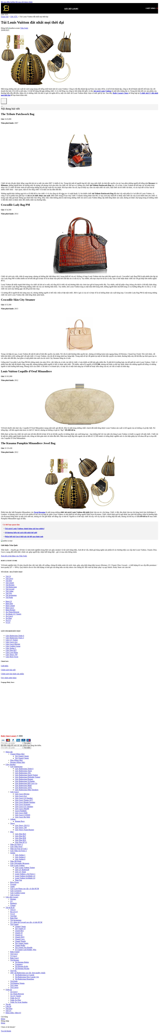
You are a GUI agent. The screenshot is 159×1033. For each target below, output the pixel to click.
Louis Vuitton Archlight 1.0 (25, 876)
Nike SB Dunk (15, 861)
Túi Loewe (14, 987)
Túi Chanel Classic (22, 756)
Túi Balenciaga (11, 587)
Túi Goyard (10, 589)
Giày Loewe (14, 895)
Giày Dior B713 (21, 842)
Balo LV (9, 601)
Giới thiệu (4, 666)
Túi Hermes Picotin (22, 969)
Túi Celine (9, 591)
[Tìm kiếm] (14, 8)
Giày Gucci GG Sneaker (24, 807)
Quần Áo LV (15, 998)
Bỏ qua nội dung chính (24, 2)
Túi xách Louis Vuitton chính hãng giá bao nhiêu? (24, 529)
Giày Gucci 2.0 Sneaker (24, 798)
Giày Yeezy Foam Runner (24, 830)
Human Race (20, 821)
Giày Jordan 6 (20, 859)
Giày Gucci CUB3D (22, 815)
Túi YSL (13, 971)
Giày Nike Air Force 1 (18, 851)
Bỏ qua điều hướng (8, 2)
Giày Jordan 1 (11, 648)
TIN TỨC (14, 17)
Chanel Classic (20, 926)
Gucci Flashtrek (21, 811)
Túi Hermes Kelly (21, 966)
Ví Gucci (13, 956)
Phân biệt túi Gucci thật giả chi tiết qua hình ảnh (24, 537)
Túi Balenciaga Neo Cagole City (27, 977)
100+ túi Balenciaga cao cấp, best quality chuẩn (27, 973)
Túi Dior (9, 581)
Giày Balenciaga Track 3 (15, 638)
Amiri (12, 886)
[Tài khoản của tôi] (142, 8)
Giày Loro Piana (12, 652)
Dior (12, 832)
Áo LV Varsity (15, 996)
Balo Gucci (10, 608)
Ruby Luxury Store (120, 93)
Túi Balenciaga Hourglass (24, 979)
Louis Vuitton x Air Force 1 (25, 874)
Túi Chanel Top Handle (23, 947)
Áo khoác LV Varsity (13, 614)
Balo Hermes (10, 610)
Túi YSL (9, 593)
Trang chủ (4, 17)
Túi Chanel (10, 583)
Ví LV (8, 622)
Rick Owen (14, 882)
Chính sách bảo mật (8, 670)
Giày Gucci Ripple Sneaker (25, 802)
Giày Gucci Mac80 (22, 809)
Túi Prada (9, 597)
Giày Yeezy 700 (21, 828)
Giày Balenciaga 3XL (23, 773)
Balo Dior (9, 604)
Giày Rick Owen (12, 657)
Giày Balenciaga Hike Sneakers (26, 790)
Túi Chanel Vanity (21, 943)
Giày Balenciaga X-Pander (25, 781)
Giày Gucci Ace (11, 642)
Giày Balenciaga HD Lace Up (26, 783)
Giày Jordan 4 (20, 857)
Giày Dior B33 (20, 840)
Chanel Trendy (20, 941)
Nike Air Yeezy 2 (16, 844)
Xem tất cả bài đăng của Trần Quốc (14, 556)
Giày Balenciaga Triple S (15, 636)
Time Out (18, 880)
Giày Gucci (14, 792)
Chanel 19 (18, 933)
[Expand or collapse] (2, 106)
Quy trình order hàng (8, 678)
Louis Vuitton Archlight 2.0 (25, 878)
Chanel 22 (18, 935)
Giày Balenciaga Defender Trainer (27, 777)
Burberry (13, 903)
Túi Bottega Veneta (17, 983)
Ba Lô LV (14, 912)
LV (11, 901)
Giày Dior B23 (20, 834)
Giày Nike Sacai (16, 847)
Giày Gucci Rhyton (13, 644)
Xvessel (13, 884)
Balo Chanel (10, 606)
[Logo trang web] (6, 14)
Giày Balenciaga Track (23, 771)
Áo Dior (9, 618)
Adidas (12, 819)
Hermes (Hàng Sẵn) (17, 762)
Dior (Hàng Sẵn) (16, 760)
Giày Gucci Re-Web (22, 817)
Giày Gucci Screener (22, 804)
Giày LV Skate (20, 872)
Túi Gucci (9, 578)
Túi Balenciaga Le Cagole (24, 975)
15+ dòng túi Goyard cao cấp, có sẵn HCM (26, 922)
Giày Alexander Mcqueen (19, 863)
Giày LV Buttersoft (22, 870)
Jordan (12, 853)
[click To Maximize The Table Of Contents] (4, 101)
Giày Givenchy (16, 891)
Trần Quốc (24, 28)
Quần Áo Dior (15, 1000)
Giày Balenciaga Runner (24, 779)
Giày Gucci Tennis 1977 (24, 800)
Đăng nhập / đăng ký (13, 1013)
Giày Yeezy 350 (11, 655)
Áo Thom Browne (12, 612)
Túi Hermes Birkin (22, 962)
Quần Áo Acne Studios (18, 1002)
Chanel (12, 905)
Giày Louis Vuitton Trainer (25, 868)
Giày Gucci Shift (21, 813)
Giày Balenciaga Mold (23, 785)
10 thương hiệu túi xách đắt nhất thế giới (21, 533)
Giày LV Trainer (12, 640)
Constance (19, 964)
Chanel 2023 (19, 937)
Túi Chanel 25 (20, 929)
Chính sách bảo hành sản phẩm (12, 674)
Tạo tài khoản (6, 1031)
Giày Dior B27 (11, 650)
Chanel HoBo (20, 945)
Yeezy (12, 823)
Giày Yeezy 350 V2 (22, 825)
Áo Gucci (9, 616)
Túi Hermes (10, 585)
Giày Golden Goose (13, 646)
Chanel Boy (19, 931)
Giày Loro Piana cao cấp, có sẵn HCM (24, 889)
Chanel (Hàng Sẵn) (17, 754)
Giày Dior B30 (20, 838)
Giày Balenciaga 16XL (23, 788)
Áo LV (8, 620)
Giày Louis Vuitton (17, 865)
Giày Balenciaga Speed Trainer (26, 775)
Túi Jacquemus (11, 595)
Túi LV (8, 576)
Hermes (13, 899)
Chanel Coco (20, 939)
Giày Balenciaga (16, 767)
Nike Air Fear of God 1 (18, 849)
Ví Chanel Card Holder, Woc (25, 950)
